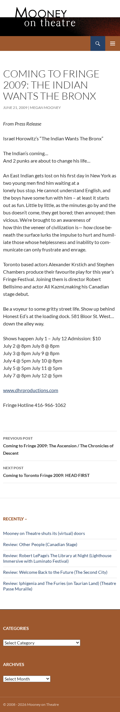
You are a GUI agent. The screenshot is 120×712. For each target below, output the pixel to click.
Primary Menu (112, 43)
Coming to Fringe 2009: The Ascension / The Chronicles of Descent (58, 446)
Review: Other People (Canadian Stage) (40, 544)
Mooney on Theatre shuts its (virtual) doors (44, 533)
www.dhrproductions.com (30, 390)
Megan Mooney (45, 107)
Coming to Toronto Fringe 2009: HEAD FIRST (46, 472)
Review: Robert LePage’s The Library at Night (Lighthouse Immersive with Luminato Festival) (57, 558)
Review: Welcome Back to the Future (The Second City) (55, 572)
